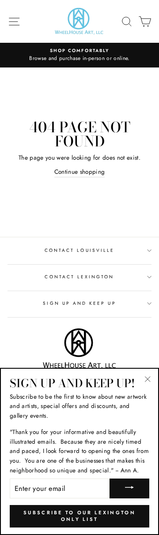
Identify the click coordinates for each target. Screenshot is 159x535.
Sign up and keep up (79, 303)
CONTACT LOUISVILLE (79, 250)
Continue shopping (79, 171)
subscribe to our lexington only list (79, 516)
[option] (79, 55)
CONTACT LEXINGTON (79, 276)
